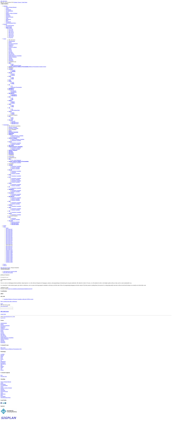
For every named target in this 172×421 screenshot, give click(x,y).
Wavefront (11, 59)
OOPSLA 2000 (9, 261)
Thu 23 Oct (11, 36)
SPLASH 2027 (9, 229)
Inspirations (11, 44)
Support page (3, 317)
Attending (5, 6)
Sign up (5, 265)
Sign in (4, 264)
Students (8, 14)
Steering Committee (13, 127)
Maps (7, 20)
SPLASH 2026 (9, 230)
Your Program (9, 26)
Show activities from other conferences (9, 301)
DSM (12, 77)
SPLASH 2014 (4, 267)
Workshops (11, 60)
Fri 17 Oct (11, 29)
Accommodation (9, 10)
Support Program (9, 16)
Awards (10, 50)
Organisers (13, 218)
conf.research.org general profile (10, 271)
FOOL (12, 82)
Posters (10, 49)
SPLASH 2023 (9, 234)
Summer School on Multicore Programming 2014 (11, 349)
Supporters (8, 15)
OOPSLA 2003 (9, 258)
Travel (7, 12)
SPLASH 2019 (9, 238)
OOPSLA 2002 (9, 259)
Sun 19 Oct (11, 31)
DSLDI (13, 73)
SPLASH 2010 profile (8, 272)
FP (11, 86)
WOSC (12, 112)
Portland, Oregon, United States (20, 2)
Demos (10, 42)
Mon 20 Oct (11, 32)
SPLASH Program (10, 25)
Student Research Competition (15, 55)
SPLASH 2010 (9, 249)
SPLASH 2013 (9, 246)
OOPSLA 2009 (9, 251)
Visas (7, 18)
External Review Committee (17, 135)
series (9, 267)
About (7, 8)
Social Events (11, 54)
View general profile (4, 306)
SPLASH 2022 (9, 235)
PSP (12, 98)
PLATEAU (13, 90)
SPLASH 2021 (9, 236)
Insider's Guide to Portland (11, 13)
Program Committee (15, 136)
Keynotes (11, 52)
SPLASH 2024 (9, 232)
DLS (12, 117)
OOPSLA (11, 46)
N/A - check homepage (16, 160)
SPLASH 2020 (9, 237)
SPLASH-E (11, 53)
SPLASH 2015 (9, 243)
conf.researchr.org (7, 316)
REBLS (13, 101)
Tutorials (10, 58)
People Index (11, 156)
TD (12, 109)
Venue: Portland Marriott (11, 7)
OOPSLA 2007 (9, 253)
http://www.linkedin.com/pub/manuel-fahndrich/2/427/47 (20, 288)
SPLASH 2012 (9, 247)
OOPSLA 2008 (9, 252)
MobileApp (8, 19)
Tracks (4, 38)
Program (5, 24)
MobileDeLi (3, 361)
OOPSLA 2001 (9, 260)
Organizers (13, 172)
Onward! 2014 (4, 376)
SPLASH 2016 (9, 242)
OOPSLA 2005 (9, 255)
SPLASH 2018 (9, 240)
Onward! (13, 121)
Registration (8, 9)
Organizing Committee (13, 128)
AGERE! (13, 70)
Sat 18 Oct (11, 30)
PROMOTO (14, 94)
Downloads (8, 21)
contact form (3, 314)
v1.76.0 (13, 316)
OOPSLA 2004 (9, 257)
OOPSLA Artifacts (13, 47)
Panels (10, 48)
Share (2, 303)
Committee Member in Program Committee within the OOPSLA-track (18, 299)
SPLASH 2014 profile (5, 269)
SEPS (12, 105)
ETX (2, 357)
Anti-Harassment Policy (11, 23)
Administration (12, 41)
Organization (6, 124)
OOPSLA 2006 (9, 254)
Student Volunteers (13, 56)
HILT (12, 64)
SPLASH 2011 (9, 248)
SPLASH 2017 (9, 241)
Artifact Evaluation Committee (17, 139)
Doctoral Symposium (13, 43)
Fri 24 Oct (11, 37)
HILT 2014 (3, 347)
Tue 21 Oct (11, 33)
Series (7, 228)
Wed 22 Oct (11, 35)
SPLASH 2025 (9, 231)
